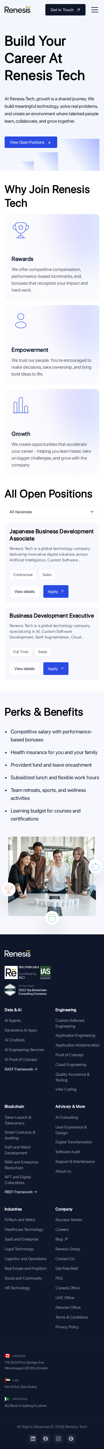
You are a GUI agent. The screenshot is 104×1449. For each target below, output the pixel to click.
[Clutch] (71, 1438)
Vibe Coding (66, 1089)
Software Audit (67, 1151)
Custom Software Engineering (69, 1023)
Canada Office (67, 1288)
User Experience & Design (71, 1130)
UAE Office (64, 1297)
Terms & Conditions (71, 1317)
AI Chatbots (15, 1040)
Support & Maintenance (75, 1161)
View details (24, 591)
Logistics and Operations (26, 1258)
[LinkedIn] (33, 1438)
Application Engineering (75, 1035)
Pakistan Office (68, 1307)
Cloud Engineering (70, 1064)
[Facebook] (45, 1438)
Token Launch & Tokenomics (18, 1120)
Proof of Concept (69, 1054)
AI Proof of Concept (21, 1059)
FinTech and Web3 (20, 1219)
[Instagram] (58, 1438)
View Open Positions (27, 142)
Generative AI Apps (21, 1030)
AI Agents (13, 1020)
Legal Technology (19, 1249)
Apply (53, 591)
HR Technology (17, 1288)
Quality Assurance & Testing (72, 1077)
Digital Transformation (73, 1142)
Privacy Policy (67, 1327)
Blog (59, 1239)
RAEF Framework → (21, 1069)
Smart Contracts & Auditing (20, 1135)
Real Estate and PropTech (26, 1268)
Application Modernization (77, 1045)
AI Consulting (66, 1117)
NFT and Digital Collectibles (18, 1180)
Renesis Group (67, 1249)
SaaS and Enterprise (21, 1239)
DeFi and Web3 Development (18, 1150)
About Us (63, 1171)
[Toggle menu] (94, 9)
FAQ (59, 1278)
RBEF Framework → (21, 1192)
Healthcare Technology (24, 1229)
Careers (62, 1229)
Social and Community (23, 1278)
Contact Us (65, 1258)
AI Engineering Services (24, 1049)
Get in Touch (62, 9)
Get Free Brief (66, 1268)
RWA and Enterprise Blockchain (21, 1165)
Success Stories (68, 1219)
